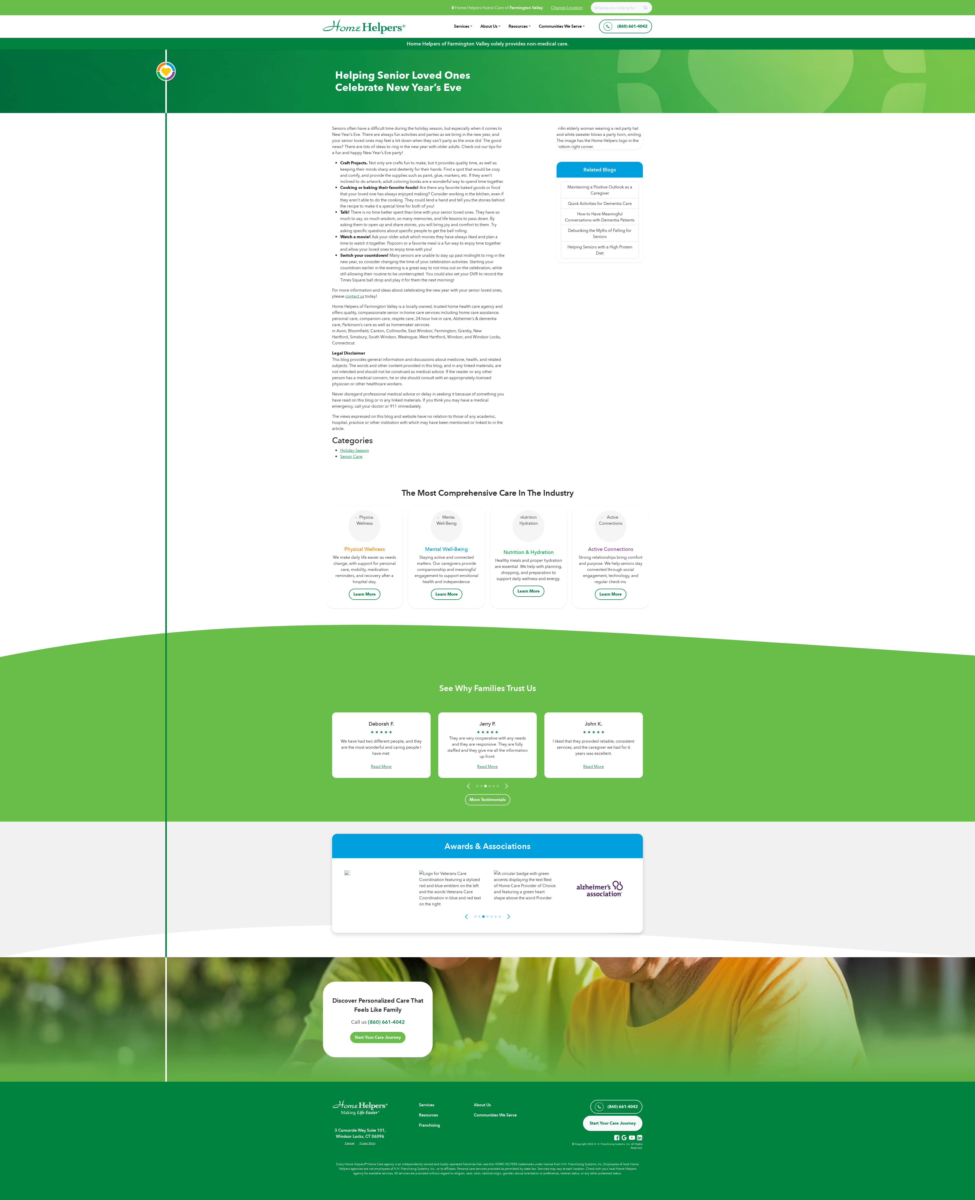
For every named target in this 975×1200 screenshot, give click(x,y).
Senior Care (351, 456)
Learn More (364, 594)
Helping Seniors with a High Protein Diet (599, 250)
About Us (488, 26)
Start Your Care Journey (378, 1037)
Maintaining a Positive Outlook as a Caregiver (599, 190)
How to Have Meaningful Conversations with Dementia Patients (600, 217)
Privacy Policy (368, 1143)
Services (461, 26)
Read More (381, 766)
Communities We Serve (560, 26)
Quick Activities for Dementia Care (600, 203)
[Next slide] (506, 786)
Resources (518, 26)
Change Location (567, 8)
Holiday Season (354, 450)
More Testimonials (487, 799)
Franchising (429, 1125)
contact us (354, 296)
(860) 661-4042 (386, 1022)
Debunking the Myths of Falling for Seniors (599, 233)
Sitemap (349, 1143)
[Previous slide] (469, 786)
